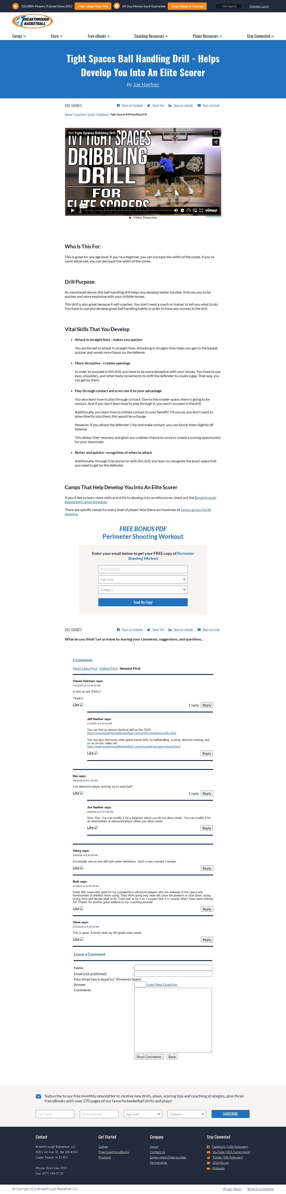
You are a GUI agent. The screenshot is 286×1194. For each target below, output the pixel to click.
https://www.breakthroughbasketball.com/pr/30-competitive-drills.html (131, 733)
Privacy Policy (232, 1189)
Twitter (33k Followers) (227, 1157)
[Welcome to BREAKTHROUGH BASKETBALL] (32, 21)
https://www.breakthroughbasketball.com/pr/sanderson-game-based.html (133, 746)
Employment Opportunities (168, 1157)
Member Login (259, 6)
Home (68, 114)
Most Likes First (85, 668)
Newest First (130, 668)
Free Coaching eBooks (114, 1152)
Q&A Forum (220, 1162)
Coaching (80, 114)
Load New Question (162, 984)
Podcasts (218, 1168)
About (154, 1146)
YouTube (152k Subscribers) (231, 1152)
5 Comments (83, 660)
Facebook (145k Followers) (230, 1146)
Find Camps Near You (93, 6)
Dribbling (102, 114)
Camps (103, 1146)
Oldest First (108, 668)
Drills (91, 114)
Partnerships (158, 1162)
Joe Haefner (146, 84)
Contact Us (157, 1152)
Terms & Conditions (260, 1189)
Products (105, 1157)
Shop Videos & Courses (187, 6)
